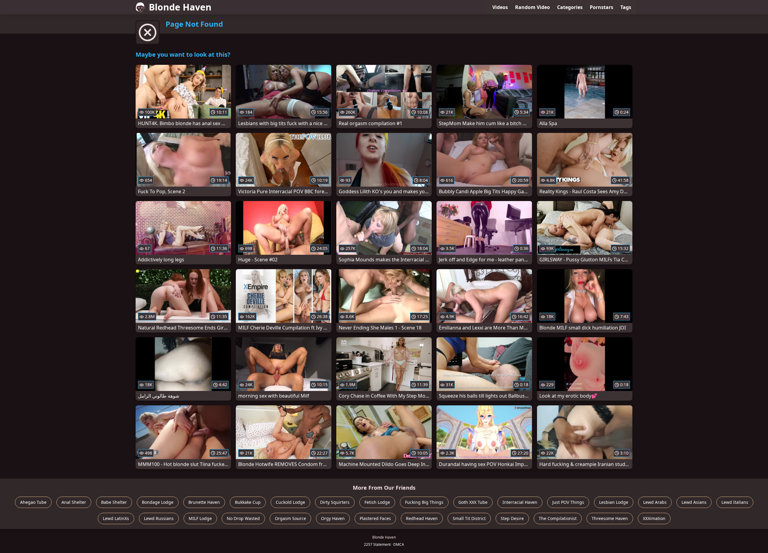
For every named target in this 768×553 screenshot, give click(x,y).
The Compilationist (558, 518)
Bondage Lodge (157, 502)
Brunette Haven (204, 502)
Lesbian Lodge (613, 502)
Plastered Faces (375, 518)
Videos (500, 7)
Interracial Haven (519, 502)
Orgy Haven (333, 518)
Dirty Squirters (335, 502)
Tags (625, 7)
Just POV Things (568, 502)
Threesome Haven (610, 518)
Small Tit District (469, 518)
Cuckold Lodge (290, 502)
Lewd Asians (694, 502)
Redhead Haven (422, 518)
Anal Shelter (74, 502)
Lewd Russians (159, 518)
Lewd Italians (735, 502)
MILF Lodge (200, 518)
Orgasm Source (290, 518)
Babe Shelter (114, 502)
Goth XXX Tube (473, 502)
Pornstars (601, 7)
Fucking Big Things (424, 502)
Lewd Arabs (655, 502)
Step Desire (512, 518)
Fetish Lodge (377, 502)
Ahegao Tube (33, 502)
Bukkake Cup (248, 502)
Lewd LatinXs (116, 518)
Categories (570, 7)
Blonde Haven (180, 7)
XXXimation (654, 518)
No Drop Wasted (243, 518)
